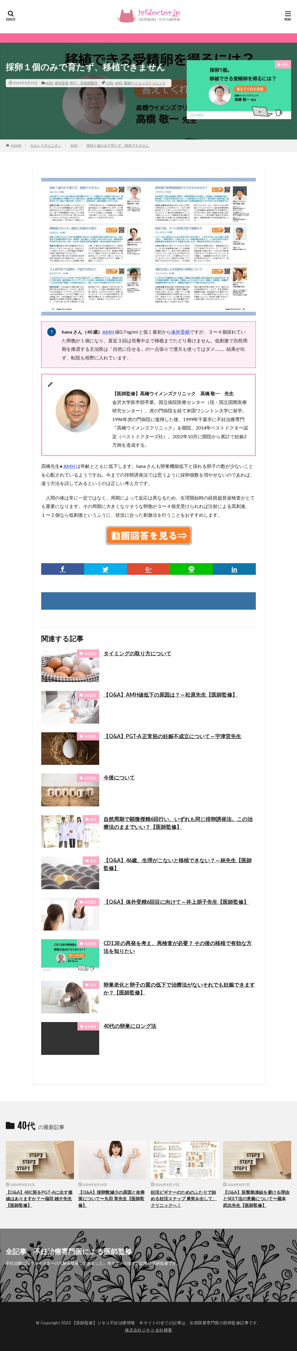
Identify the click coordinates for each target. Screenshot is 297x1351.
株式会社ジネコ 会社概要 (148, 1329)
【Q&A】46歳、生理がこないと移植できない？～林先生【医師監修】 (178, 864)
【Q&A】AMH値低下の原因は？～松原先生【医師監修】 (171, 694)
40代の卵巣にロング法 (130, 1026)
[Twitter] (105, 569)
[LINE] (191, 569)
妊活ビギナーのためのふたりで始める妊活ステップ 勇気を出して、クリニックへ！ (184, 1198)
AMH (108, 331)
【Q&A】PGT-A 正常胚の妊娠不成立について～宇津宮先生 (172, 736)
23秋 (109, 83)
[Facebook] (62, 569)
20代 (93, 819)
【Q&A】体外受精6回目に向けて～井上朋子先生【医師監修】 (176, 902)
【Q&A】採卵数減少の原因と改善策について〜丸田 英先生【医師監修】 (111, 1198)
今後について (119, 777)
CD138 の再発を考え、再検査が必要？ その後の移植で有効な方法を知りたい (178, 947)
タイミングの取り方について (137, 653)
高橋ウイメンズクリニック (145, 83)
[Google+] (148, 569)
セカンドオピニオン (45, 145)
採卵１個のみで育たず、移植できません (117, 145)
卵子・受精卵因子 (84, 83)
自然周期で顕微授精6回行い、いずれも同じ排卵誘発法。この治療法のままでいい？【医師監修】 (178, 823)
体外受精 (61, 83)
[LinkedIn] (234, 569)
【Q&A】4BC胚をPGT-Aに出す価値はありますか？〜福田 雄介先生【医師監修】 (39, 1198)
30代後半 (90, 901)
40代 (49, 83)
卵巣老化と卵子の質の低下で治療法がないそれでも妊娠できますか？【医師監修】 (179, 988)
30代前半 (90, 653)
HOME (16, 145)
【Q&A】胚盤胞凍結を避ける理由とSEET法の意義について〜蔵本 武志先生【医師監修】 (256, 1198)
